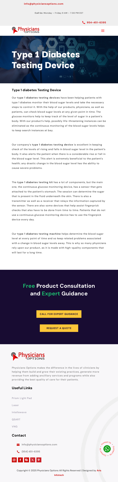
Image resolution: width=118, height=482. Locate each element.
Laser (15, 405)
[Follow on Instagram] (14, 459)
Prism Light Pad (22, 398)
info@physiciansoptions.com (43, 3)
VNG (15, 426)
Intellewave (19, 412)
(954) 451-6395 (31, 451)
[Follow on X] (32, 459)
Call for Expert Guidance (59, 314)
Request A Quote (59, 328)
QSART (16, 419)
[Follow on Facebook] (20, 459)
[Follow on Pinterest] (38, 459)
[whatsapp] (107, 449)
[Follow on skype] (26, 459)
